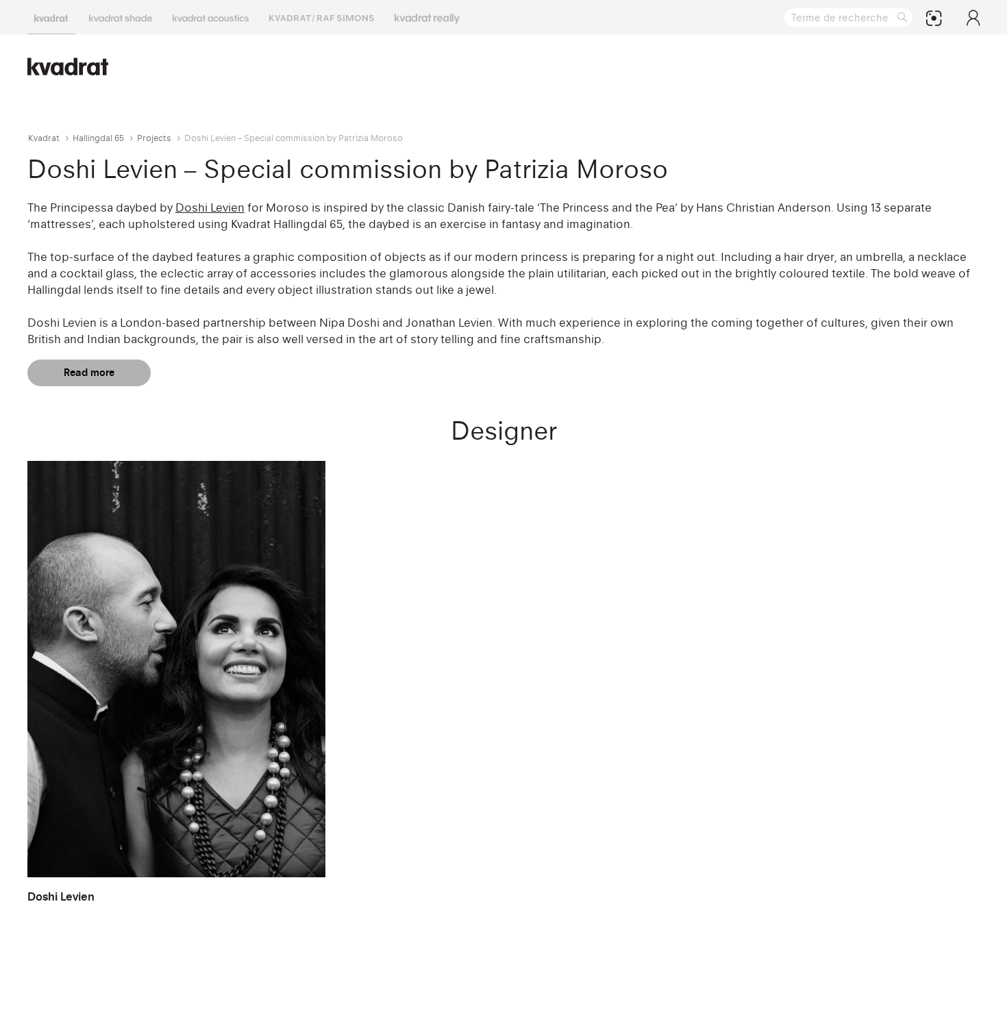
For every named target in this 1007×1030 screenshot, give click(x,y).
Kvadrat (44, 138)
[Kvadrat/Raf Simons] (321, 17)
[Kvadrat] (51, 17)
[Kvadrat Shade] (120, 17)
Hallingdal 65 (98, 138)
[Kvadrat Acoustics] (211, 17)
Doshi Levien (210, 207)
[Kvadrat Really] (427, 17)
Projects (154, 138)
